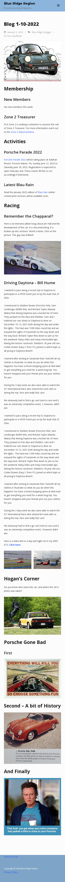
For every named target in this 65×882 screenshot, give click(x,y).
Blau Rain (43, 192)
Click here (15, 544)
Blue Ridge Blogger (41, 32)
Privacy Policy (11, 872)
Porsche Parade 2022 (15, 159)
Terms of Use (11, 856)
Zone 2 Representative (22, 131)
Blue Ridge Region (19, 3)
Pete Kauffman (14, 35)
